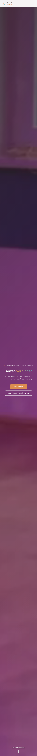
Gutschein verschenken (18, 393)
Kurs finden (18, 387)
